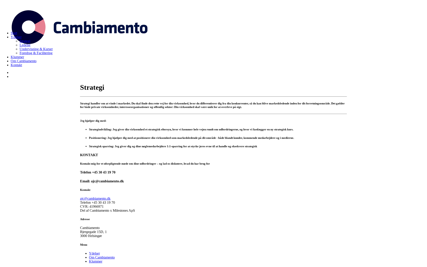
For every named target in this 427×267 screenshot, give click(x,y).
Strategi (25, 41)
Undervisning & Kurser (36, 49)
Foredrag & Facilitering (36, 53)
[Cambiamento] (213, 15)
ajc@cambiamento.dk (95, 198)
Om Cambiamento (23, 61)
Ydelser (16, 37)
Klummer (17, 57)
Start (14, 33)
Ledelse (25, 45)
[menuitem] (218, 33)
